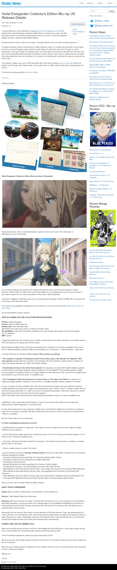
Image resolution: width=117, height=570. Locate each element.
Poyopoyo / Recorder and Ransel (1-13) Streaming (101, 196)
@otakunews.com (104, 25)
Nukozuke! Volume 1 (96, 278)
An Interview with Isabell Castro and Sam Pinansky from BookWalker (102, 59)
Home (81, 3)
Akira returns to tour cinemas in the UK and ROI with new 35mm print (102, 84)
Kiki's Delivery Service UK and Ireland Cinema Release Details (100, 78)
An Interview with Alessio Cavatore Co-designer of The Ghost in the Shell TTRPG (101, 91)
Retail (75, 34)
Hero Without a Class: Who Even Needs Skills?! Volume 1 (101, 283)
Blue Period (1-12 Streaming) (100, 150)
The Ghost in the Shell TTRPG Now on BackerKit (102, 71)
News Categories (78, 24)
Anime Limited (42, 31)
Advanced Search (95, 16)
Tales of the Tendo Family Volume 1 (101, 289)
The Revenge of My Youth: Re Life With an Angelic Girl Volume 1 (101, 267)
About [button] (110, 3)
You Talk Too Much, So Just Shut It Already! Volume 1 (102, 257)
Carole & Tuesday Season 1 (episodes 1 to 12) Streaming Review (99, 165)
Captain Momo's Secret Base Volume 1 (99, 273)
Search (112, 11)
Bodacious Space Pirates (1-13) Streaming (100, 190)
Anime (75, 29)
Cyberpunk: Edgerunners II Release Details (99, 98)
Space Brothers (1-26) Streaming (101, 181)
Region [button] (100, 3)
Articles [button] (90, 3)
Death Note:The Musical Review (101, 42)
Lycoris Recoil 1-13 (96, 153)
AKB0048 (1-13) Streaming (99, 185)
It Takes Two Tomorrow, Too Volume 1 (99, 295)
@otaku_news (102, 20)
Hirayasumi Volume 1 (97, 262)
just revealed (56, 31)
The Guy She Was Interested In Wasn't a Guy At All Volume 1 (100, 251)
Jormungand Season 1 (97, 171)
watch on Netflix (32, 72)
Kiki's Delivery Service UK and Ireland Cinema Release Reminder (101, 37)
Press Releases (78, 31)
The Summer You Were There (100, 300)
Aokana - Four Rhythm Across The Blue (102, 158)
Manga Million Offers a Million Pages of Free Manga (100, 65)
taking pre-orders (64, 63)
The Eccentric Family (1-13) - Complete (100, 176)
